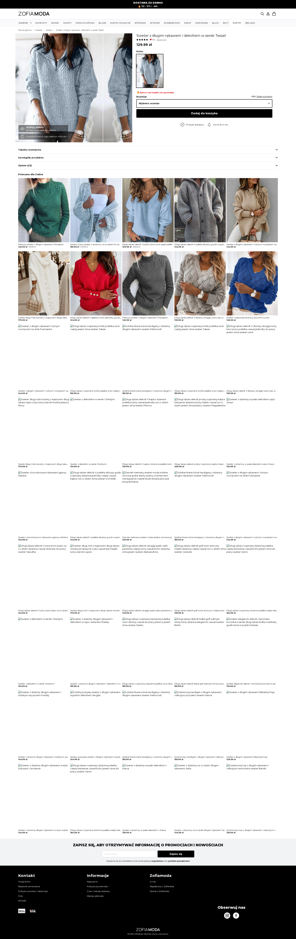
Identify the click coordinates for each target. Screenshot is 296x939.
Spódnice (140, 23)
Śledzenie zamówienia (29, 886)
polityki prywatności (179, 861)
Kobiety (38, 30)
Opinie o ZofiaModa (159, 891)
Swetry (237, 23)
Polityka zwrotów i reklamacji (33, 891)
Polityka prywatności (97, 886)
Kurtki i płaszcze (120, 23)
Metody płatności (95, 896)
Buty (226, 23)
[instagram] (227, 915)
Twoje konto (24, 881)
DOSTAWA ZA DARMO (148, 2)
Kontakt (22, 900)
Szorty (67, 23)
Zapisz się (175, 854)
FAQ (20, 896)
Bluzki (102, 23)
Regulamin (92, 881)
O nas (153, 881)
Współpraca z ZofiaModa (162, 886)
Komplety (41, 23)
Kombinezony (172, 23)
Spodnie (155, 23)
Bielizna (250, 23)
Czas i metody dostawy (98, 891)
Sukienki (23, 23)
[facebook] (236, 915)
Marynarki (201, 23)
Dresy (187, 23)
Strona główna (25, 30)
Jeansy (55, 23)
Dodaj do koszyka (204, 113)
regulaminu (157, 861)
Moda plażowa (85, 23)
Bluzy (215, 23)
